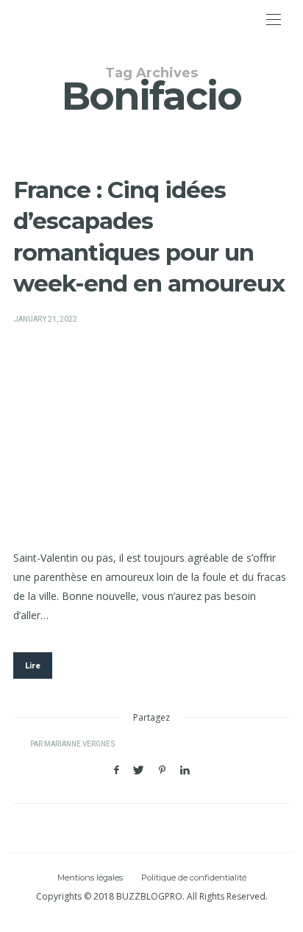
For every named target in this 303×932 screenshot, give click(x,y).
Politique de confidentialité (193, 877)
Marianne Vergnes (79, 744)
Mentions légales (90, 877)
